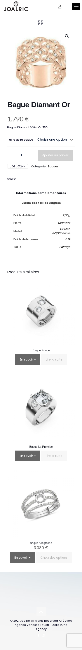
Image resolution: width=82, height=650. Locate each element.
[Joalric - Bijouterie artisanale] (16, 6)
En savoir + (28, 359)
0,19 (67, 239)
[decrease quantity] (12, 155)
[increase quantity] (31, 155)
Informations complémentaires (41, 193)
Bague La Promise (41, 446)
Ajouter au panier (55, 155)
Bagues (53, 166)
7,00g (66, 215)
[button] (67, 36)
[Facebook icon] (38, 635)
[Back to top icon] (41, 611)
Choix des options (54, 557)
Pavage (64, 247)
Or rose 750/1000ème (61, 231)
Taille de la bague (20, 140)
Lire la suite (54, 359)
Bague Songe (41, 350)
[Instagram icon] (43, 635)
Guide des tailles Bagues (41, 203)
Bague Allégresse (41, 543)
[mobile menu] (76, 6)
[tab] (41, 193)
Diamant (64, 223)
